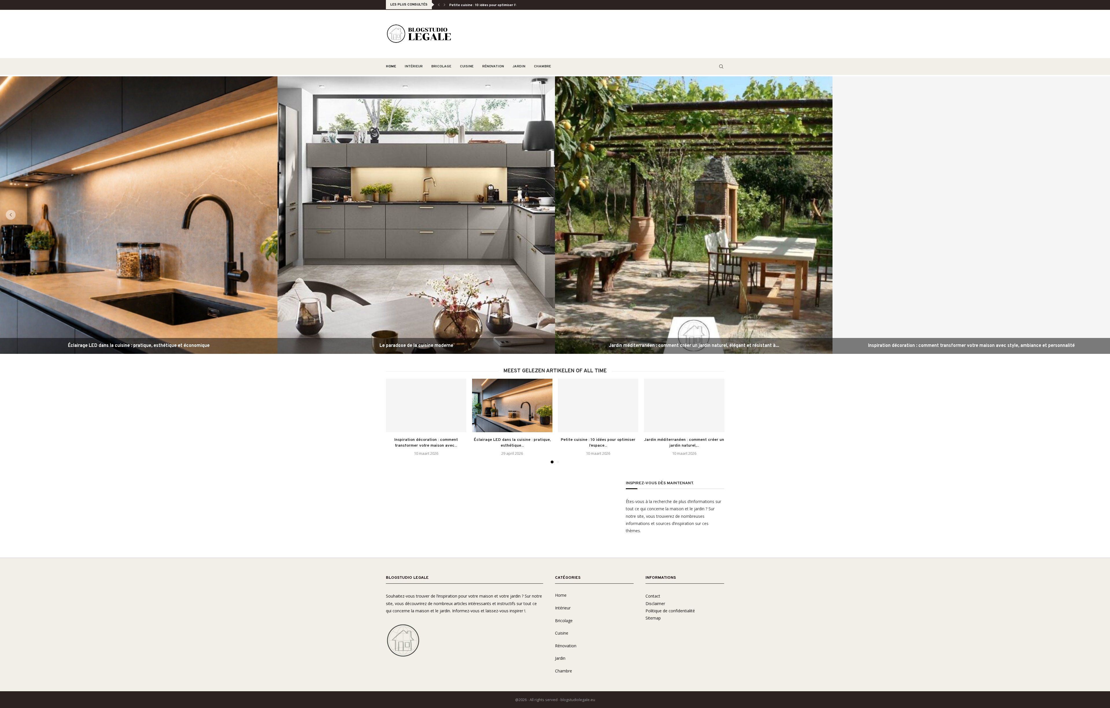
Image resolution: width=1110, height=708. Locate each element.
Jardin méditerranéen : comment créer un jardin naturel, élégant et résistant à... (694, 346)
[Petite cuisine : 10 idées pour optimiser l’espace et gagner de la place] (598, 405)
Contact (652, 596)
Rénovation (493, 66)
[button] (438, 4)
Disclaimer (655, 603)
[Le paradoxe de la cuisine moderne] (416, 215)
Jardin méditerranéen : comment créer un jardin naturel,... (496, 5)
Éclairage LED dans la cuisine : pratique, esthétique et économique (139, 346)
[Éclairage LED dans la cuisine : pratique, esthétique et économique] (139, 215)
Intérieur (414, 66)
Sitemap (653, 618)
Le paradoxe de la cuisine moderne (416, 346)
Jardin (519, 66)
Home (391, 66)
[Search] (721, 66)
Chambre (542, 66)
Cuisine (466, 66)
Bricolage (441, 66)
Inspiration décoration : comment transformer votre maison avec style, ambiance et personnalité (971, 346)
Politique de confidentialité (670, 610)
